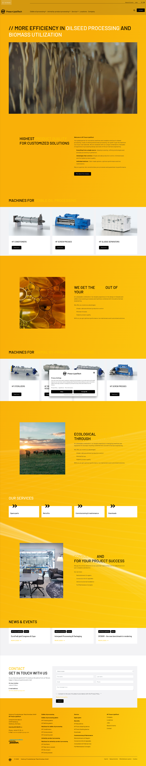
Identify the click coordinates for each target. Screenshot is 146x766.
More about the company (82, 173)
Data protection (114, 759)
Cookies (135, 759)
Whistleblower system (125, 759)
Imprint (106, 759)
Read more (16, 247)
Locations (83, 11)
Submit (60, 701)
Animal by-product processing (58, 11)
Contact (141, 10)
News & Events (129, 2)
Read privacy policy (61, 697)
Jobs (136, 2)
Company (91, 11)
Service (74, 11)
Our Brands (7, 2)
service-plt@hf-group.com (17, 690)
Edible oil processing (37, 11)
